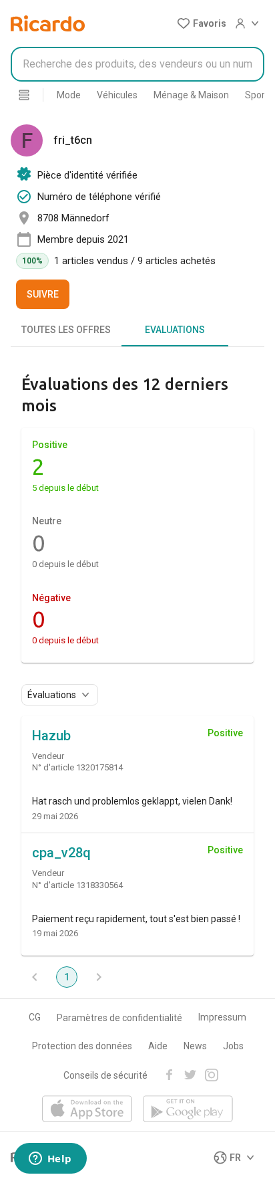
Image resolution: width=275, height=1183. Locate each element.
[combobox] (137, 64)
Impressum (222, 1017)
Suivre (43, 294)
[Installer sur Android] (188, 1109)
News (195, 1046)
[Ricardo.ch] (48, 23)
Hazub (51, 736)
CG (35, 1017)
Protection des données (82, 1046)
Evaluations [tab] (175, 329)
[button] (202, 23)
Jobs (233, 1046)
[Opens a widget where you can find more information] (50, 1159)
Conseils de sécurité (105, 1075)
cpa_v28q (61, 853)
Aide (158, 1046)
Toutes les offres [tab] (66, 329)
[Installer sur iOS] (87, 1109)
